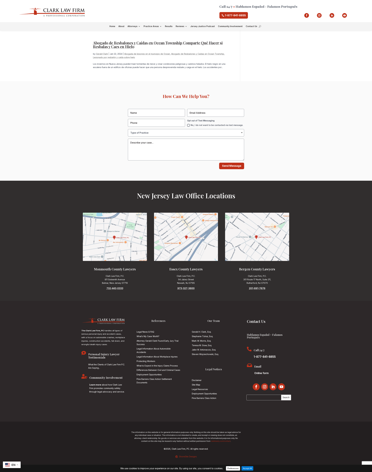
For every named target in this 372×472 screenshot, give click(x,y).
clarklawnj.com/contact (220, 441)
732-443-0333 (115, 288)
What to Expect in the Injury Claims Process (157, 365)
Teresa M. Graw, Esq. (202, 345)
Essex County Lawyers (186, 269)
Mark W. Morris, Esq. (201, 341)
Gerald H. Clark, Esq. (201, 332)
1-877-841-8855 (235, 15)
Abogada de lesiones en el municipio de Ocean (147, 54)
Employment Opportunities (149, 374)
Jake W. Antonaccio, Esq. (204, 349)
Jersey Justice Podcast (202, 26)
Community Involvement (230, 26)
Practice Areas (151, 26)
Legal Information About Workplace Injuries (157, 356)
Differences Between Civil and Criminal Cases (158, 370)
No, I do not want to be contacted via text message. (217, 125)
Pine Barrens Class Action (204, 398)
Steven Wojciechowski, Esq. (205, 354)
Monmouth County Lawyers (115, 269)
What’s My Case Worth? (148, 336)
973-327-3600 (186, 288)
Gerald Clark (102, 54)
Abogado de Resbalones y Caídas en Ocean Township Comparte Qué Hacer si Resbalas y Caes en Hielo (158, 44)
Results (168, 26)
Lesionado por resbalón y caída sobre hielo (114, 57)
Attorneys (132, 26)
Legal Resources (200, 389)
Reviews (180, 26)
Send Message (231, 165)
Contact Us (251, 26)
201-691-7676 (257, 288)
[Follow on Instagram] (319, 15)
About (121, 26)
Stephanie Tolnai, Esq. (202, 336)
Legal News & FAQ (145, 332)
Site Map (196, 384)
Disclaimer (197, 380)
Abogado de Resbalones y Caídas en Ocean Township (197, 54)
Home (112, 26)
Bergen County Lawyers (257, 269)
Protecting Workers (146, 361)
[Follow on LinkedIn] (332, 15)
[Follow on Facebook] (306, 15)
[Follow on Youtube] (344, 15)
